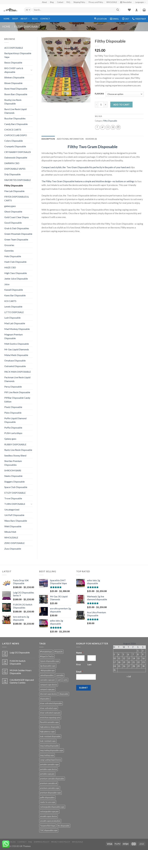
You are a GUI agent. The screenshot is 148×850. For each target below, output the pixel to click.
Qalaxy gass (10, 438)
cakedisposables (47, 675)
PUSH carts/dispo (13, 433)
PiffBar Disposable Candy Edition (17, 399)
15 (138, 658)
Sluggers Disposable (14, 481)
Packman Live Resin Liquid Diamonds (17, 379)
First (78, 664)
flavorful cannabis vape (49, 722)
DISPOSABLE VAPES (14, 168)
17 (114, 662)
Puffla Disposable (13, 427)
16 (143, 658)
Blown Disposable (13, 83)
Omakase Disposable (15, 360)
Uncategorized (11, 509)
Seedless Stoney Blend (15, 455)
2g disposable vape (48, 666)
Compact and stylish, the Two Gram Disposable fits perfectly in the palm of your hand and (85, 167)
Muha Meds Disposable (16, 355)
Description (48, 139)
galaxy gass (10, 206)
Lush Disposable (12, 317)
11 (119, 658)
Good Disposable (13, 222)
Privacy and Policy (96, 2)
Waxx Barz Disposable (15, 520)
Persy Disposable (13, 386)
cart (59, 680)
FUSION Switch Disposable (17, 662)
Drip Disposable (12, 174)
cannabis (59, 675)
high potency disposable (49, 727)
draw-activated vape (48, 708)
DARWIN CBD (11, 163)
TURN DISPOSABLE (14, 503)
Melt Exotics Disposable (16, 343)
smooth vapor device (48, 816)
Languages (139, 2)
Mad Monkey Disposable (17, 329)
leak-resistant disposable (50, 736)
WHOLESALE (111, 2)
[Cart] (144, 10)
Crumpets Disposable (15, 146)
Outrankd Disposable (15, 366)
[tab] (48, 139)
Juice (6, 284)
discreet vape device (48, 694)
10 (114, 658)
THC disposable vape (48, 830)
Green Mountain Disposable (18, 233)
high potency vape (47, 731)
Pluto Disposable (12, 412)
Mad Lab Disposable (14, 323)
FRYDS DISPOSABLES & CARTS (16, 198)
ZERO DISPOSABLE (14, 543)
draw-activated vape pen (50, 713)
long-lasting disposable (49, 746)
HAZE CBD (10, 267)
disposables (45, 699)
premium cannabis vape (49, 788)
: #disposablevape (47, 670)
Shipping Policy (79, 2)
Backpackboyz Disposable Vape (17, 55)
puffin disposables (47, 797)
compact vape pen (47, 689)
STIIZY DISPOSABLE (15, 492)
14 (134, 658)
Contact (60, 2)
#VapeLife (58, 651)
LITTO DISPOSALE (14, 312)
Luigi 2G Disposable (20, 652)
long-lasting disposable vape (51, 750)
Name (79, 652)
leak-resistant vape (48, 741)
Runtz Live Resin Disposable (18, 449)
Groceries (9, 245)
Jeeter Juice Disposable (16, 278)
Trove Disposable (13, 498)
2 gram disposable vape (49, 661)
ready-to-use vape (47, 802)
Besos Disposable (13, 62)
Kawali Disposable (13, 289)
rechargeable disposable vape (52, 807)
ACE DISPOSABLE (13, 47)
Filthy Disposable (27, 26)
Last (89, 664)
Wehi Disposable (12, 526)
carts (65, 680)
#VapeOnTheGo (47, 656)
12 (124, 658)
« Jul (129, 676)
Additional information (70, 139)
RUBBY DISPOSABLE (15, 444)
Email (79, 671)
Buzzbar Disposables (15, 118)
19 (124, 662)
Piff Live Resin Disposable (17, 392)
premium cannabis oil (48, 783)
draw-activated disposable (51, 703)
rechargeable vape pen (49, 811)
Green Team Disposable (16, 239)
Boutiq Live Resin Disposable (12, 101)
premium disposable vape (50, 792)
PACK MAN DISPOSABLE (17, 371)
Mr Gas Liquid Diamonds (16, 349)
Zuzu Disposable (12, 548)
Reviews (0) (91, 139)
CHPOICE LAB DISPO (15, 135)
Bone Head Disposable (15, 88)
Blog (52, 2)
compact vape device (48, 684)
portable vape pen (47, 774)
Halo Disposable (12, 256)
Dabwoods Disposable (15, 157)
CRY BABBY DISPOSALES (17, 152)
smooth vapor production (50, 821)
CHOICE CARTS (12, 129)
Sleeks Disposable (13, 476)
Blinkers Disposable (14, 77)
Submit (83, 687)
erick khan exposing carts (50, 717)
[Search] (117, 10)
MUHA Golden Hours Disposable (21, 671)
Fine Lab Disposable (14, 191)
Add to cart (121, 104)
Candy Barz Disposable (16, 124)
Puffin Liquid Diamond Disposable (15, 420)
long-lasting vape (47, 755)
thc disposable (63, 826)
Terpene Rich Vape (47, 826)
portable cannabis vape (49, 764)
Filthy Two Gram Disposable (93, 146)
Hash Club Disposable (15, 261)
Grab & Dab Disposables (16, 228)
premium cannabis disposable (52, 778)
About (44, 2)
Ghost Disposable (13, 211)
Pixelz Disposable (13, 407)
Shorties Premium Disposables (13, 463)
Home (7, 19)
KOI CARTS (10, 301)
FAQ (68, 2)
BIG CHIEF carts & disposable (13, 70)
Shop (15, 19)
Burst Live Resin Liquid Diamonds (15, 111)
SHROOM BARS (12, 470)
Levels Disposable (13, 306)
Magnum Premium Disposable (13, 336)
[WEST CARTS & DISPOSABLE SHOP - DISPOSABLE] (11, 10)
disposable (63, 694)
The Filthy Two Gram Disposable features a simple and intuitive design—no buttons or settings (87, 181)
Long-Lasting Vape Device (50, 760)
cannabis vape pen (47, 680)
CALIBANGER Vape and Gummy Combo (22, 681)
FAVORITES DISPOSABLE (17, 180)
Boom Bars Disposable (15, 94)
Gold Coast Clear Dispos (16, 217)
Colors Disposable (13, 140)
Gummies (9, 250)
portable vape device (48, 769)
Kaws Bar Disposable (15, 295)
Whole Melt (10, 531)
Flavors (99, 94)
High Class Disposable (15, 273)
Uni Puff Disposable (14, 515)
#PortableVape (46, 651)
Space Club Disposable (15, 487)
